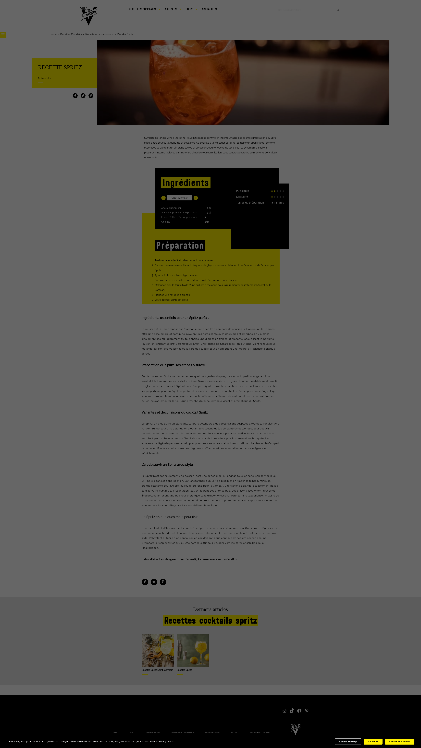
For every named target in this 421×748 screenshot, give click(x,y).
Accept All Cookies (399, 741)
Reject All (373, 741)
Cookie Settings (348, 741)
